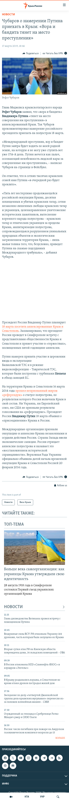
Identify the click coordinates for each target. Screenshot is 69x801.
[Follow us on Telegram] (44, 758)
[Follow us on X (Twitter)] (13, 758)
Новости (8, 14)
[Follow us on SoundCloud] (52, 758)
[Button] (30, 53)
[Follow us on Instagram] (28, 758)
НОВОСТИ (13, 607)
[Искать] (58, 797)
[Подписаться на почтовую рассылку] (13, 765)
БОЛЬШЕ (60, 738)
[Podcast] (5, 765)
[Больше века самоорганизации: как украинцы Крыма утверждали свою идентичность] (34, 547)
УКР (42, 796)
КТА (27, 796)
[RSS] (59, 758)
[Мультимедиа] (11, 797)
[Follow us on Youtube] (21, 758)
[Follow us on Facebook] (5, 758)
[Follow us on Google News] (36, 758)
